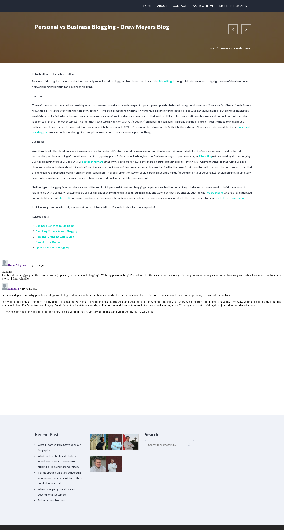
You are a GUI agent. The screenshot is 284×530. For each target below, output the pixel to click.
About (162, 5)
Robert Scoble (214, 192)
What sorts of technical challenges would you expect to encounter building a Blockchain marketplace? (59, 461)
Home (147, 5)
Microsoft (64, 198)
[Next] (246, 29)
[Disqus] (142, 306)
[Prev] (233, 29)
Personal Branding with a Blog (55, 236)
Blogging (223, 48)
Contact (180, 5)
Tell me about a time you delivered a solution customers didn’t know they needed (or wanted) (60, 478)
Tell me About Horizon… (52, 500)
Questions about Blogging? (53, 247)
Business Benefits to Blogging (55, 225)
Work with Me (203, 5)
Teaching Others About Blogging (57, 231)
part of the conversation (230, 198)
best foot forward (92, 161)
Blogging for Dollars (48, 242)
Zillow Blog (165, 81)
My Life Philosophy (233, 5)
